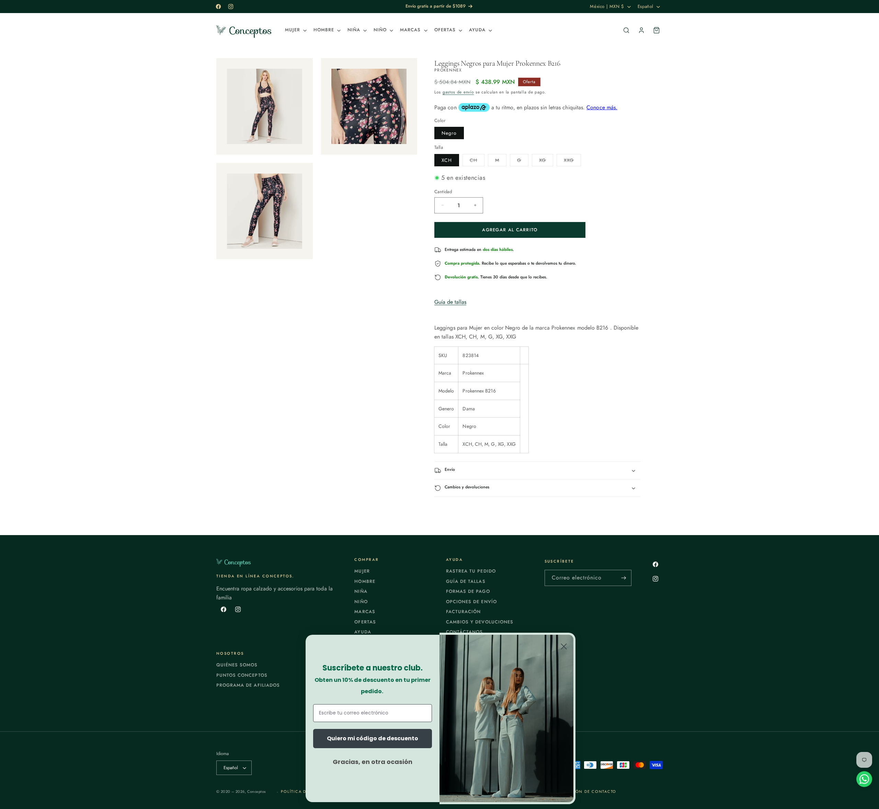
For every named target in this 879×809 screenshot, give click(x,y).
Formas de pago (468, 591)
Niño (360, 601)
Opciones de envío (471, 601)
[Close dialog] (563, 646)
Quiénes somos (237, 665)
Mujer (361, 571)
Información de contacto (582, 791)
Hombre (364, 581)
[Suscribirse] (623, 578)
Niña (360, 591)
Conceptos (256, 791)
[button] (295, 30)
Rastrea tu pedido (471, 571)
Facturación (463, 611)
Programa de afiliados (248, 685)
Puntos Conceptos (241, 675)
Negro (449, 133)
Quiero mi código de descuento (372, 738)
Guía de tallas (450, 302)
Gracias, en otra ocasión (372, 761)
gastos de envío (458, 92)
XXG (572, 161)
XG (546, 161)
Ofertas (365, 622)
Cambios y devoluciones (479, 622)
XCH (447, 160)
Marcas (364, 611)
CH (477, 161)
